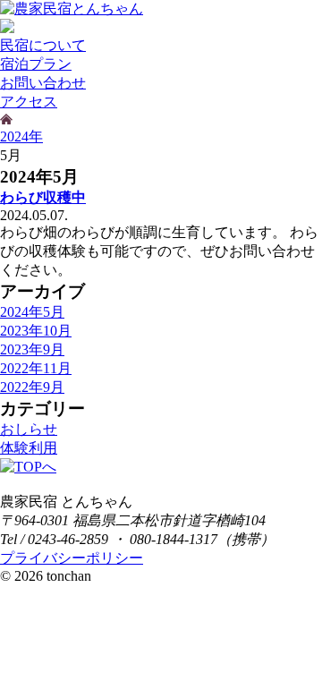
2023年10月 (36, 330)
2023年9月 (32, 349)
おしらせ (28, 429)
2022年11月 (36, 368)
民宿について (43, 45)
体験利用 (28, 447)
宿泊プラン (36, 64)
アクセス (28, 101)
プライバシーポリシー (71, 558)
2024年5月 (32, 311)
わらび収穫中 (43, 197)
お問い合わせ (43, 82)
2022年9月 (32, 387)
